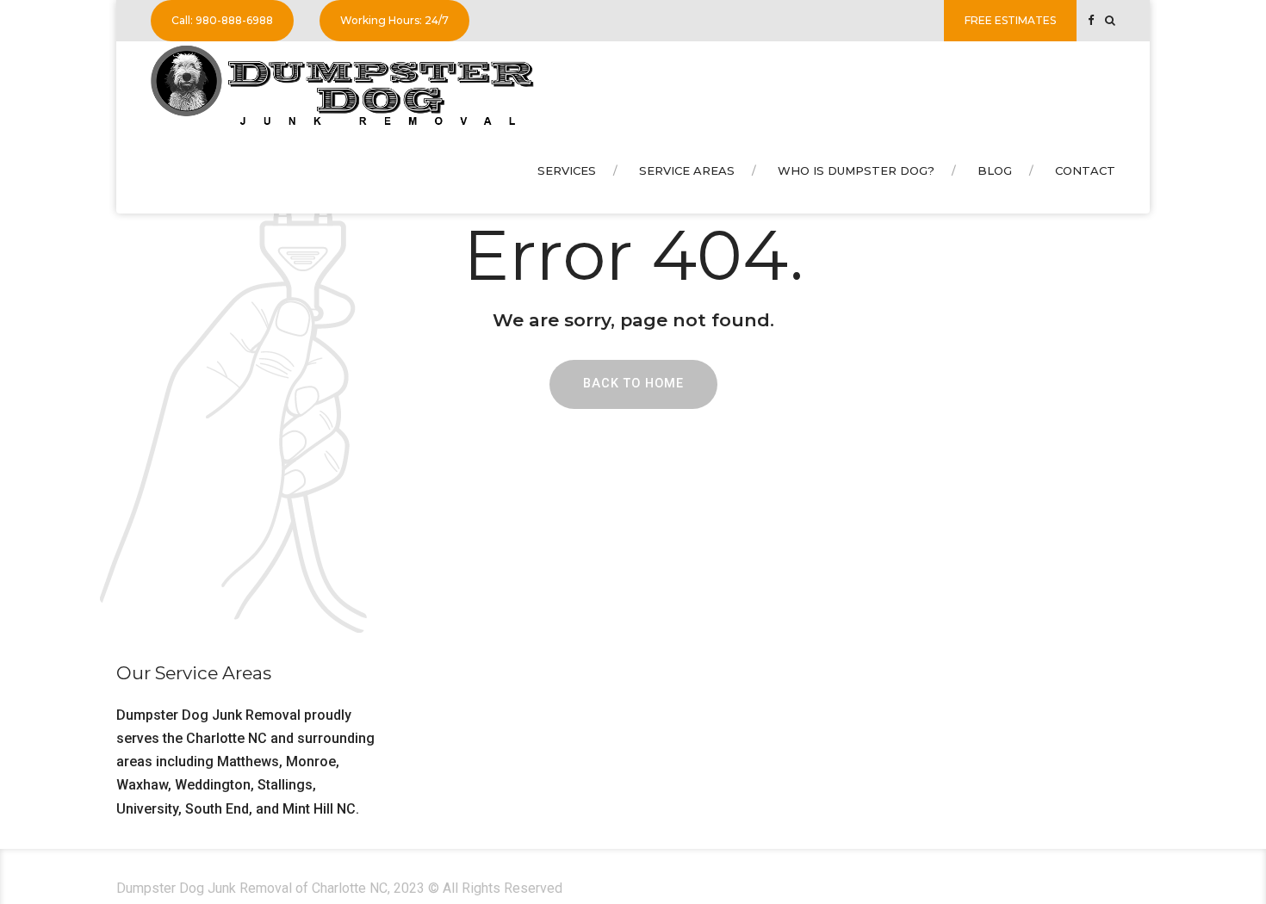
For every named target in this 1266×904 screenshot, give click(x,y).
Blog (994, 170)
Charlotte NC (226, 738)
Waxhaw (142, 785)
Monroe (311, 761)
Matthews (248, 761)
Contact (1085, 170)
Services (566, 170)
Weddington (213, 785)
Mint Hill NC (319, 809)
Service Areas (687, 170)
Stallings (285, 785)
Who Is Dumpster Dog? (856, 170)
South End (217, 809)
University (147, 809)
